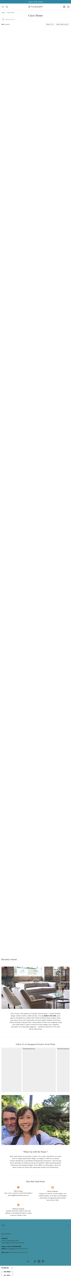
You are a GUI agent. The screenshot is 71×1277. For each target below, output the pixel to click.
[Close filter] (12, 1267)
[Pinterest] (43, 1261)
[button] (2, 7)
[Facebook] (35, 1261)
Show (48, 24)
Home (3, 12)
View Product (7, 1273)
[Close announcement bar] (69, 1)
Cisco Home (10, 12)
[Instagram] (39, 1261)
